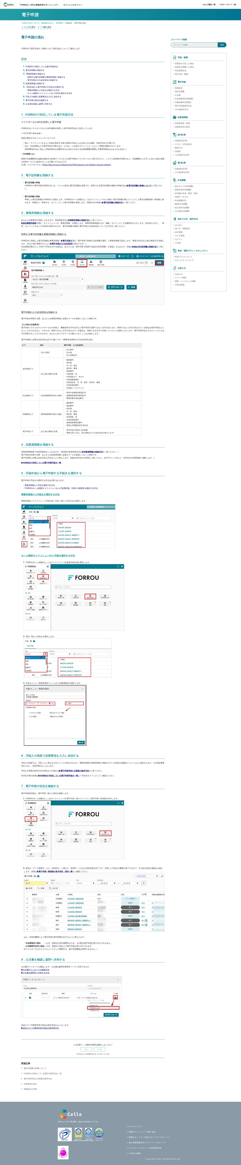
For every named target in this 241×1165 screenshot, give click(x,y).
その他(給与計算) (182, 155)
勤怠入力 (179, 148)
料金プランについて (183, 256)
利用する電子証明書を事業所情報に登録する (46, 77)
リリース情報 (180, 277)
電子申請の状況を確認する (37, 100)
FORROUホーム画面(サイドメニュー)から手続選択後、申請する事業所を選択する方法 (61, 488)
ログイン (179, 239)
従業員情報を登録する (35, 83)
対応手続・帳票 (181, 74)
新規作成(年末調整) (183, 189)
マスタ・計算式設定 (183, 144)
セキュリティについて (184, 260)
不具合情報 (179, 285)
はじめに (179, 225)
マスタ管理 (179, 235)
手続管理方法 (180, 70)
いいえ (99, 1049)
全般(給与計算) (181, 140)
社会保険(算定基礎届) (184, 98)
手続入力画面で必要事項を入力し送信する (43, 96)
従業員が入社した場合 (184, 63)
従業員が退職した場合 (184, 67)
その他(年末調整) (182, 211)
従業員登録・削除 (182, 123)
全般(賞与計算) (181, 169)
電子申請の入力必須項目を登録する (42, 80)
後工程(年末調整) (182, 207)
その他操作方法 (181, 109)
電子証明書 (179, 91)
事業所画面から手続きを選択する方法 (43, 90)
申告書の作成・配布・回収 (186, 193)
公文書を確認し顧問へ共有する (39, 104)
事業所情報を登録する (35, 74)
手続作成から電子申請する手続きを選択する (45, 87)
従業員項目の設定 (182, 127)
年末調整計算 (180, 200)
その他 (178, 243)
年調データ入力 (181, 197)
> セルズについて (134, 1126)
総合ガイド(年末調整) (184, 186)
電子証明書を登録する (35, 70)
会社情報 (179, 232)
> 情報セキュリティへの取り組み (141, 1132)
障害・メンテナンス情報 (185, 281)
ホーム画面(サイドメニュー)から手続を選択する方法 (49, 93)
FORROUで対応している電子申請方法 (42, 66)
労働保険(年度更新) (183, 102)
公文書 (178, 95)
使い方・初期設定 (182, 228)
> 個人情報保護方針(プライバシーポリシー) (146, 1142)
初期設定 (69, 23)
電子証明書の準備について (35, 1068)
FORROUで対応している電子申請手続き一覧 (43, 1073)
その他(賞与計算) (182, 172)
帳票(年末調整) (181, 204)
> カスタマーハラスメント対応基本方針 (144, 1148)
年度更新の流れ (30, 1084)
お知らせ (179, 274)
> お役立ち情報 (133, 1153)
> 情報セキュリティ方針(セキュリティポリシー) (148, 1137)
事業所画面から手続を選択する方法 (40, 485)
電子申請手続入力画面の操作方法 (38, 1078)
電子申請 (59, 23)
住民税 (178, 151)
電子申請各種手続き (183, 106)
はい (86, 1049)
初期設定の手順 (30, 1089)
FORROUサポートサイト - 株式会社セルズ (37, 23)
